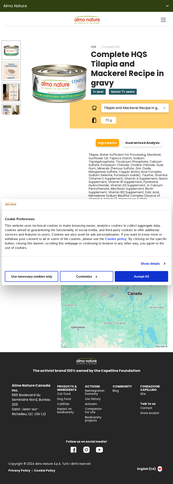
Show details (150, 263)
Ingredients (107, 143)
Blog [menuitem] (116, 391)
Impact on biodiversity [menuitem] (65, 410)
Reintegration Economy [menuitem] (94, 392)
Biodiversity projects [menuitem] (93, 419)
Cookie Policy (44, 471)
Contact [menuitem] (146, 408)
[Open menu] (163, 19)
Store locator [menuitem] (149, 413)
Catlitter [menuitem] (63, 404)
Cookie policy (116, 238)
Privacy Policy (19, 471)
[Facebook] (73, 453)
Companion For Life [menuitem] (93, 410)
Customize (84, 276)
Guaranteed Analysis (142, 143)
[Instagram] (86, 453)
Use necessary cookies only (31, 276)
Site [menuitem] (143, 394)
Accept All (141, 276)
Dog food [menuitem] (64, 399)
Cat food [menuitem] (63, 394)
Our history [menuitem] (93, 399)
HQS (93, 47)
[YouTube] (99, 453)
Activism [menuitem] (91, 404)
